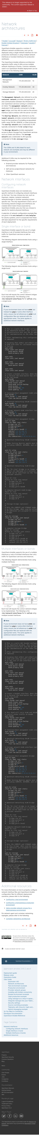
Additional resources (11, 1035)
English (5, 41)
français (4, 45)
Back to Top (32, 10)
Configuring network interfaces (17, 1029)
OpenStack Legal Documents (23, 941)
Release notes (9, 975)
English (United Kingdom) (11, 43)
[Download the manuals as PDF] (32, 35)
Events (4, 1074)
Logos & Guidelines (7, 1101)
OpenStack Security (8, 1057)
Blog (3, 1061)
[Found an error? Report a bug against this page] (37, 35)
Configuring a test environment (17, 899)
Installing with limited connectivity (20, 992)
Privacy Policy (6, 1106)
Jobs (3, 1077)
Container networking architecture (18, 919)
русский (12, 41)
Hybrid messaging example (18, 1009)
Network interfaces (10, 1026)
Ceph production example (17, 996)
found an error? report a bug (15, 949)
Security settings (14, 1003)
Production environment (16, 988)
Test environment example (17, 986)
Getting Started (6, 1090)
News (3, 1065)
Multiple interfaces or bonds (16, 1033)
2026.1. (4, 7)
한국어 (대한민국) (30, 41)
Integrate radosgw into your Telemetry (21, 1001)
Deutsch (19, 41)
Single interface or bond (14, 1031)
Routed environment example (18, 994)
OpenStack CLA (6, 1108)
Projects (4, 1055)
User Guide (8, 979)
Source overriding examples (18, 1005)
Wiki (3, 1094)
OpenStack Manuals (8, 1088)
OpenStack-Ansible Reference (14, 1016)
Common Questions (7, 1059)
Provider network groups (17, 990)
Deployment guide (10, 973)
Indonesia (24, 43)
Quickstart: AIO (13, 981)
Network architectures (16, 984)
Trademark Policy (7, 1103)
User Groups (5, 1072)
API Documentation (7, 1092)
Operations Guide (10, 977)
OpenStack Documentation (23, 961)
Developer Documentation (13, 1013)
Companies (5, 1079)
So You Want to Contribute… (14, 1011)
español (32, 43)
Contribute (5, 1081)
